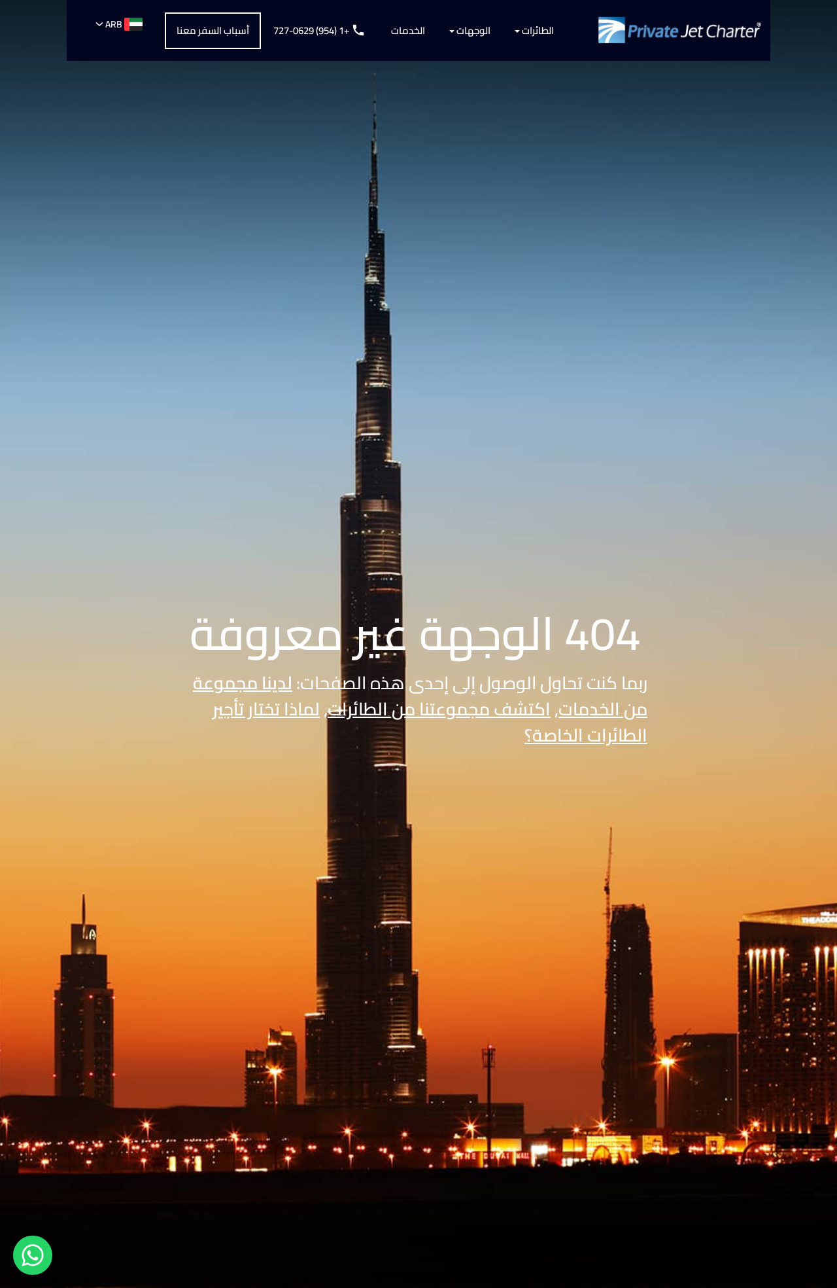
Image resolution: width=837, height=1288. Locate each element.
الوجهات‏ (472, 30)
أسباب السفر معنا (213, 30)
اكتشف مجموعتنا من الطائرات (439, 708)
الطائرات (537, 30)
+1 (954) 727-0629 (312, 30)
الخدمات (408, 30)
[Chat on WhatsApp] (32, 1255)
